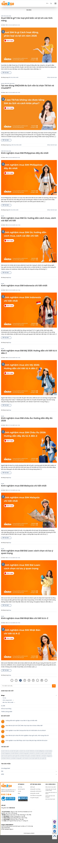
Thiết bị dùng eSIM (6, 711)
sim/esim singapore (47, 755)
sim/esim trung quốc (16, 758)
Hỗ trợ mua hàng (6, 708)
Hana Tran (17, 92)
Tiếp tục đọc (6, 72)
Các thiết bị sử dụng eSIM (35, 795)
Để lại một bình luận (52, 77)
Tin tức (4, 698)
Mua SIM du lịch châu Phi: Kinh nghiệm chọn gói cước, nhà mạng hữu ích (27, 735)
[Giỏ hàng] (51, 3)
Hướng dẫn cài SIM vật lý (35, 791)
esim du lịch (48, 753)
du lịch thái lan (14, 753)
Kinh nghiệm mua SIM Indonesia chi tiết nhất (24, 286)
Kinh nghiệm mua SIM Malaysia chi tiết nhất (23, 486)
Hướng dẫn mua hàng (35, 789)
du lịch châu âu (5, 751)
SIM (2, 771)
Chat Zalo (54, 828)
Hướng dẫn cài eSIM (34, 793)
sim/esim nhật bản (35, 755)
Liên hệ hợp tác (21, 789)
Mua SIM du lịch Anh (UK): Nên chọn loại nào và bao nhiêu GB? (24, 725)
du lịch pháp (49, 751)
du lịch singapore (6, 753)
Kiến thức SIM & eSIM (13, 77)
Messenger (54, 833)
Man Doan (17, 25)
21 (41, 680)
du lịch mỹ (22, 751)
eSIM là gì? (32, 787)
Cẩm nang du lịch (7, 700)
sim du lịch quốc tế (34, 758)
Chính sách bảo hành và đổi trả (51, 793)
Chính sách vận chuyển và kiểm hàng (50, 790)
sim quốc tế (43, 758)
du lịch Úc (32, 753)
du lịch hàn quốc (14, 751)
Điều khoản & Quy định (50, 787)
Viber (55, 823)
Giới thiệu (20, 787)
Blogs (2, 83)
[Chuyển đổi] (56, 695)
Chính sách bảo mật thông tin (50, 796)
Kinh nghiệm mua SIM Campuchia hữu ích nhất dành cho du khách (26, 730)
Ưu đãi (3, 705)
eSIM (2, 774)
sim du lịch (25, 758)
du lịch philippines (39, 751)
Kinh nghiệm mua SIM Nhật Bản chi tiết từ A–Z (24, 618)
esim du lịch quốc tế (6, 755)
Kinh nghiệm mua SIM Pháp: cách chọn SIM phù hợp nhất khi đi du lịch (26, 740)
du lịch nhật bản (30, 751)
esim (43, 753)
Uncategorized (5, 768)
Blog (19, 793)
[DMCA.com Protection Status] (23, 799)
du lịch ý (38, 753)
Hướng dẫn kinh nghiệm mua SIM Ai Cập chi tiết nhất (21, 720)
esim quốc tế (16, 755)
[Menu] (55, 3)
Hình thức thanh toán (50, 799)
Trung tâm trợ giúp (34, 797)
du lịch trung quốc (24, 753)
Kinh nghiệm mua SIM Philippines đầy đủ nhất (24, 153)
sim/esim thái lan (6, 758)
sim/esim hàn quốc (25, 755)
